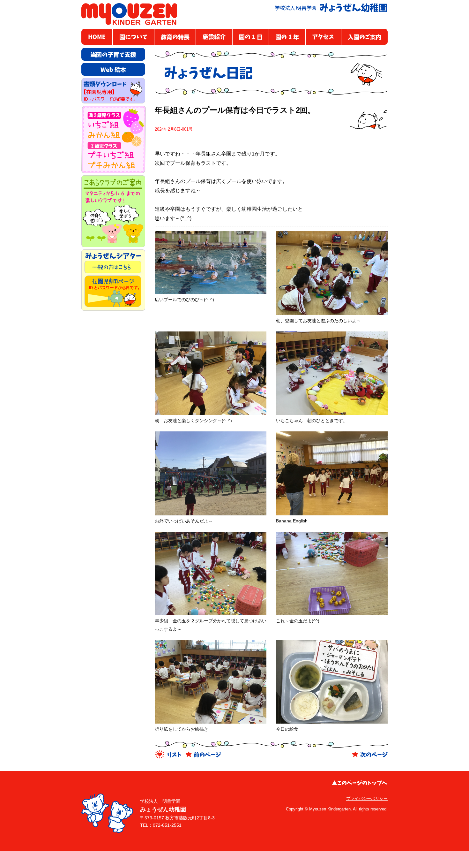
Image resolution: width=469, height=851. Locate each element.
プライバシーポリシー (367, 798)
